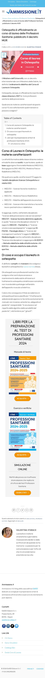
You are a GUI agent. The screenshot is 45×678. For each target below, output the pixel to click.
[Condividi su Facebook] (18, 510)
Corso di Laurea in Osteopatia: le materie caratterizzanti (20, 126)
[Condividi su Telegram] (31, 510)
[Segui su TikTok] (12, 626)
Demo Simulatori (22, 1)
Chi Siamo (8, 638)
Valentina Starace (34, 47)
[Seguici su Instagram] (8, 626)
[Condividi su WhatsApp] (14, 510)
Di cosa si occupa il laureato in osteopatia (19, 133)
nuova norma (28, 267)
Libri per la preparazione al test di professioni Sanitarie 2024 (21, 139)
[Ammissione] (23, 11)
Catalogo (33, 1)
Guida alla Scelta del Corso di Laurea (23, 5)
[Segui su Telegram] (16, 626)
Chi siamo (11, 1)
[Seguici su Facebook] (4, 626)
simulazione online (18, 144)
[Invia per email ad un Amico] (27, 510)
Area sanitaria (13, 18)
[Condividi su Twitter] (22, 510)
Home (4, 18)
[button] (3, 11)
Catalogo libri (10, 648)
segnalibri (20, 521)
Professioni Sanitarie (27, 18)
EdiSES (35, 589)
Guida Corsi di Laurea (13, 652)
